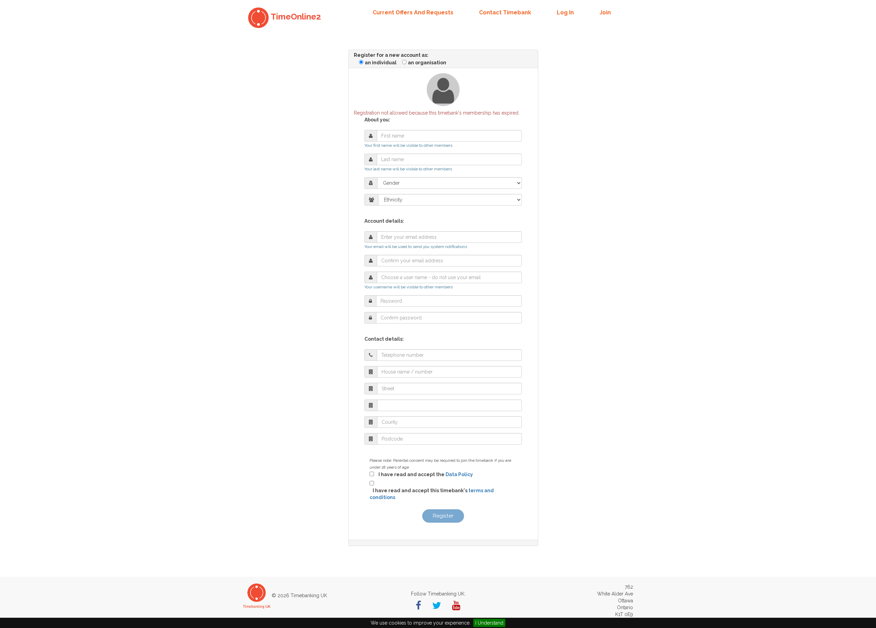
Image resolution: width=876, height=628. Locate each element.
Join (605, 12)
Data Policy (459, 474)
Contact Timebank (505, 12)
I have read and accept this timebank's (432, 494)
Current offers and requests (413, 12)
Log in (565, 12)
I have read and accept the (424, 474)
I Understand (489, 623)
